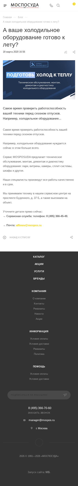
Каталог (39, 256)
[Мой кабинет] (65, 5)
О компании (39, 298)
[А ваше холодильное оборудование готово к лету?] (39, 80)
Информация (39, 331)
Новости (39, 313)
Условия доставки (39, 343)
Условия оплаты (39, 338)
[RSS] (65, 52)
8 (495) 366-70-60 (39, 408)
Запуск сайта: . (39, 472)
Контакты (39, 303)
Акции (39, 264)
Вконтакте (39, 442)
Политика (39, 354)
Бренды (39, 278)
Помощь (39, 366)
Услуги (39, 271)
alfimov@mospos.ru (29, 225)
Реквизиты (39, 308)
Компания (39, 291)
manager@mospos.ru (42, 420)
